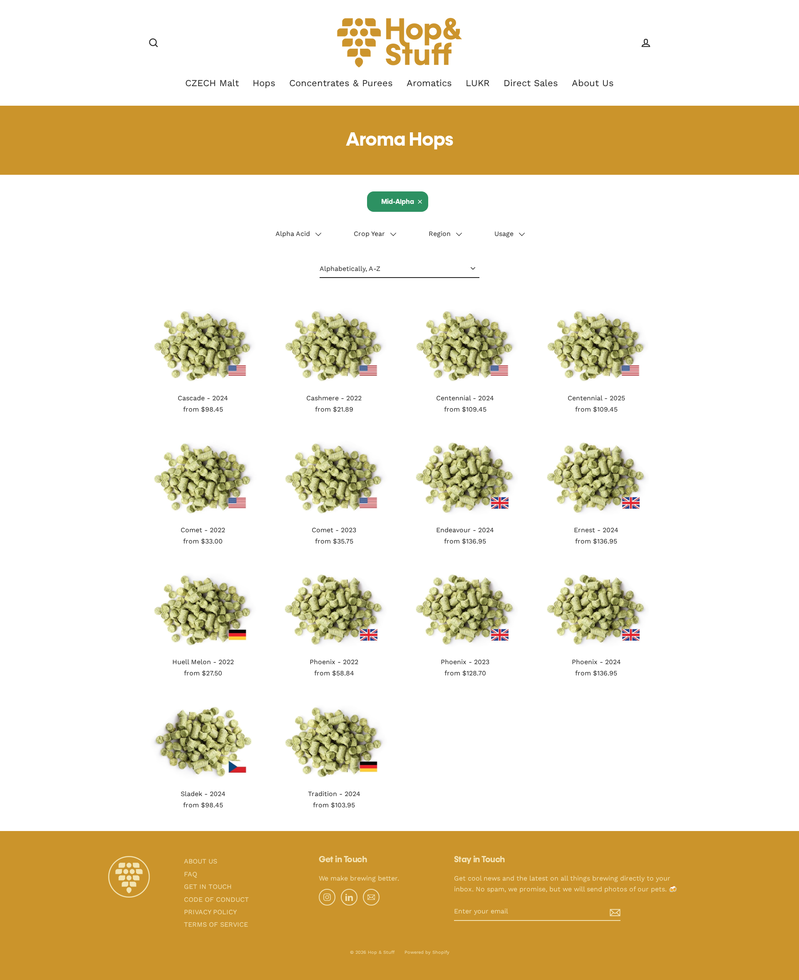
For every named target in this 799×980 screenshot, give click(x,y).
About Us (593, 83)
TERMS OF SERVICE (216, 924)
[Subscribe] (608, 912)
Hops (264, 83)
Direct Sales (531, 83)
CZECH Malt (212, 83)
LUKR (478, 83)
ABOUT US (200, 861)
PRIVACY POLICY (210, 912)
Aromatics (429, 83)
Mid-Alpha (397, 202)
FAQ (190, 874)
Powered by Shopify (426, 952)
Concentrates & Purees (341, 83)
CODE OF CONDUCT (216, 899)
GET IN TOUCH (208, 887)
